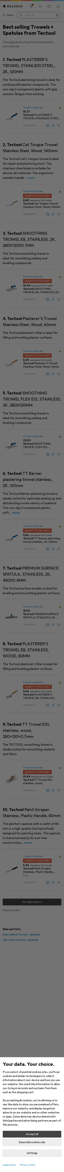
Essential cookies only (32, 1142)
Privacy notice (27, 1165)
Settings (32, 1153)
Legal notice (9, 1165)
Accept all (32, 1134)
